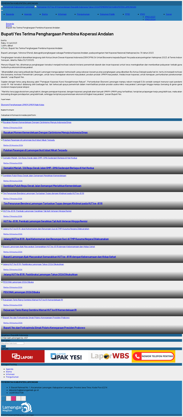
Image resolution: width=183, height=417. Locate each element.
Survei (169, 14)
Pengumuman (83, 14)
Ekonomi (5, 104)
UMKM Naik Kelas (36, 104)
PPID (127, 14)
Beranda (10, 14)
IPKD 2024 (150, 19)
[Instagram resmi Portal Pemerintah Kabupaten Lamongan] (13, 399)
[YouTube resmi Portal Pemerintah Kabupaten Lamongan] (23, 399)
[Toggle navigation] (2, 10)
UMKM (25, 104)
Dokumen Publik (107, 14)
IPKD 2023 (150, 16)
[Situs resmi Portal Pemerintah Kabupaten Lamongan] (3, 399)
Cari (3, 346)
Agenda (27, 14)
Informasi (62, 14)
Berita (45, 14)
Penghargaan (15, 104)
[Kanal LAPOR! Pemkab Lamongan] (8, 399)
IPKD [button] (142, 14)
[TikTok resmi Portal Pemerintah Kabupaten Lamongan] (18, 399)
